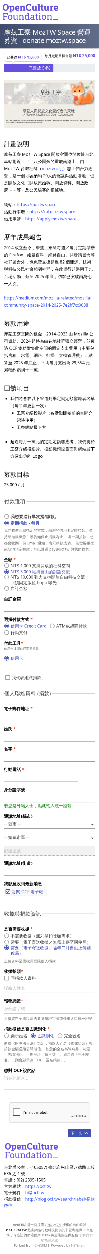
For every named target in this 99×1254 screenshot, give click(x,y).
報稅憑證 (13, 1001)
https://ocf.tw (38, 1186)
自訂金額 (12, 599)
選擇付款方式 (18, 619)
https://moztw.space (36, 204)
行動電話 (14, 769)
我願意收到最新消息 (23, 884)
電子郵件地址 (18, 708)
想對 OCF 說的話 (20, 1070)
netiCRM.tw (16, 1230)
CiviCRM (40, 1245)
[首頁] (30, 12)
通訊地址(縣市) (18, 816)
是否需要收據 (18, 929)
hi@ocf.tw (34, 1193)
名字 (10, 749)
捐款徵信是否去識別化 (27, 1029)
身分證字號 (14, 790)
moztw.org (52, 168)
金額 (10, 559)
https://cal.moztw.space (52, 212)
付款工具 (13, 643)
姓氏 (10, 729)
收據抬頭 (13, 971)
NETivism (78, 1245)
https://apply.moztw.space (51, 219)
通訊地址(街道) (18, 863)
